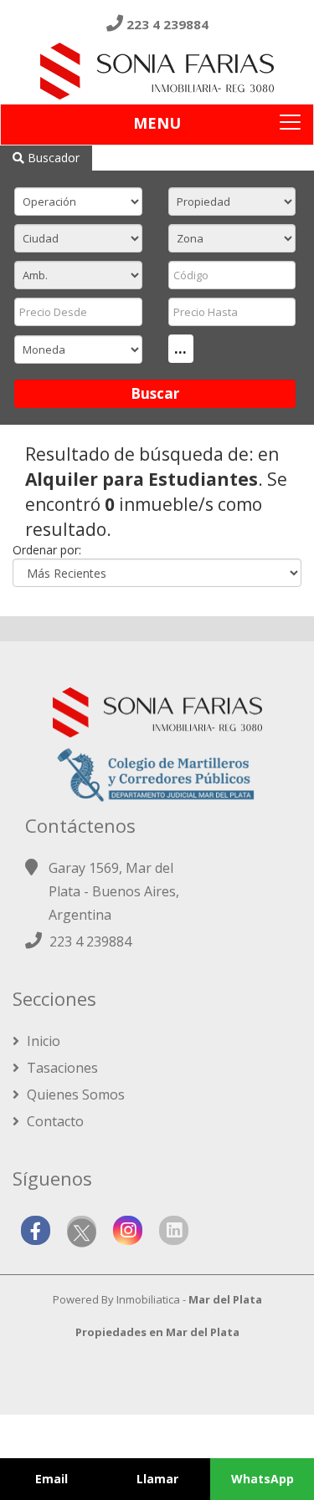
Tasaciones (60, 1068)
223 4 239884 (167, 24)
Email (51, 1479)
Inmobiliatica (148, 1299)
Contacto (53, 1121)
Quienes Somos (74, 1094)
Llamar (157, 1479)
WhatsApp (262, 1479)
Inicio (41, 1041)
